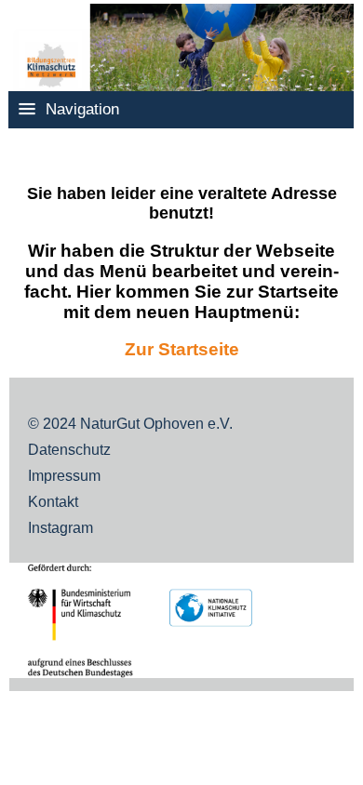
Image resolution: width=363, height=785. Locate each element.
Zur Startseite (182, 349)
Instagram (60, 528)
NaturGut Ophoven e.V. (156, 424)
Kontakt (53, 502)
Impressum (64, 476)
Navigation (82, 109)
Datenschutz (69, 450)
